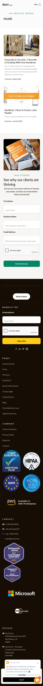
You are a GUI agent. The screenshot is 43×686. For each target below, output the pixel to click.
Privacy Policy (8, 435)
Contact (5, 446)
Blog (4, 402)
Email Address (10, 232)
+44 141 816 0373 (12, 529)
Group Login (7, 391)
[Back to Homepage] (7, 4)
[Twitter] (23, 349)
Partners (6, 375)
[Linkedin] (20, 349)
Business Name (10, 216)
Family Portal (7, 397)
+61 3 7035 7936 (11, 534)
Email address (8, 312)
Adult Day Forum (9, 413)
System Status (8, 364)
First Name (8, 201)
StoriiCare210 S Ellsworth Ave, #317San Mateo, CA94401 (15, 637)
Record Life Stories (10, 386)
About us (6, 440)
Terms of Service (9, 429)
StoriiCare (6, 380)
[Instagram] (27, 349)
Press (4, 369)
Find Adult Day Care (10, 408)
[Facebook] (16, 349)
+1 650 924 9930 (11, 524)
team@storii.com (12, 538)
